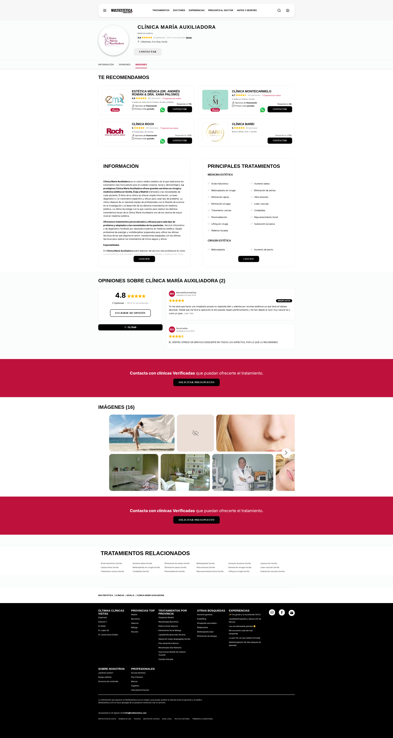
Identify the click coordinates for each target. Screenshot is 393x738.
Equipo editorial (104, 677)
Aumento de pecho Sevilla (239, 563)
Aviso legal (167, 719)
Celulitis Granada (165, 659)
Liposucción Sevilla (268, 563)
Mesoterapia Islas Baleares (169, 647)
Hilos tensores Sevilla (205, 567)
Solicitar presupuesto (196, 382)
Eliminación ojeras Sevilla (175, 567)
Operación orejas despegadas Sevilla (174, 639)
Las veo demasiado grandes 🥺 (242, 626)
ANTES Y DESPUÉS (247, 10)
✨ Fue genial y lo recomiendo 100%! (245, 614)
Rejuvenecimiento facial (266, 217)
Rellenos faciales (219, 230)
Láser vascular (261, 203)
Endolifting (201, 619)
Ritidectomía (202, 627)
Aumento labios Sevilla (142, 563)
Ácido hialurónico (219, 183)
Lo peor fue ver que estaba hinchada (244, 638)
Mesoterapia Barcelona (168, 622)
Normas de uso (125, 719)
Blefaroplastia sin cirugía (223, 190)
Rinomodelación (219, 217)
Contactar (180, 109)
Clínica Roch (143, 124)
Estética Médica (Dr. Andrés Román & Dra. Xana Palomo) (156, 93)
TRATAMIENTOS (160, 10)
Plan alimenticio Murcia (168, 643)
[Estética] (122, 11)
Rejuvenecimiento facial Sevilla (210, 571)
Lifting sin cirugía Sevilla (238, 571)
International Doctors (140, 690)
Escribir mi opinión (130, 313)
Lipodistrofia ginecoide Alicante (171, 634)
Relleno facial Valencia (168, 626)
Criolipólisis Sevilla (141, 571)
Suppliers (135, 686)
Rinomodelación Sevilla (175, 571)
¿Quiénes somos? (105, 673)
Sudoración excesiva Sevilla (272, 571)
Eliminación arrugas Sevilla (239, 567)
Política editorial (182, 719)
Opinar (189, 37)
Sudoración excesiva (264, 224)
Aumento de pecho (263, 249)
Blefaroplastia (218, 249)
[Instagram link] (272, 613)
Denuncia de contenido (108, 681)
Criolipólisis (259, 210)
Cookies (137, 719)
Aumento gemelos (204, 614)
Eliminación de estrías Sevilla (177, 563)
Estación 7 (102, 622)
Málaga (134, 627)
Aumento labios (262, 183)
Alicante (134, 632)
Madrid (134, 614)
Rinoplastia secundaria (207, 623)
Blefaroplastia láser (205, 632)
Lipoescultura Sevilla (110, 567)
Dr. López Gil (103, 630)
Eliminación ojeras (220, 197)
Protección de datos (107, 719)
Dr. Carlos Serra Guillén (108, 634)
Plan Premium (137, 677)
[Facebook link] (282, 613)
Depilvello (102, 617)
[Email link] (292, 613)
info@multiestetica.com (135, 713)
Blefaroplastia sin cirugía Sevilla (146, 567)
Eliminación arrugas (221, 203)
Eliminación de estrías (265, 190)
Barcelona (135, 619)
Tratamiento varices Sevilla (112, 571)
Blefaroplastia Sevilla (205, 563)
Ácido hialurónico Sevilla (111, 563)
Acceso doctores (138, 673)
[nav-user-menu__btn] (287, 10)
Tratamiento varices (221, 210)
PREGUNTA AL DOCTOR (220, 10)
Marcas (134, 681)
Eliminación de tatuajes (207, 636)
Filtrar (132, 327)
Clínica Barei (243, 124)
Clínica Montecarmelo (251, 91)
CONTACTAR (147, 51)
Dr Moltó (102, 626)
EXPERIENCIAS (196, 10)
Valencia (134, 623)
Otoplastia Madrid (166, 617)
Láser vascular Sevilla (269, 567)
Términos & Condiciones (202, 719)
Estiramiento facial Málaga (169, 630)
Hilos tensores (261, 197)
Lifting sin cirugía (219, 224)
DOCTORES (179, 10)
